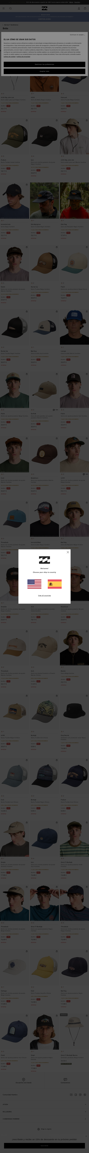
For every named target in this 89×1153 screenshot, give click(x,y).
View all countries (44, 596)
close (68, 552)
